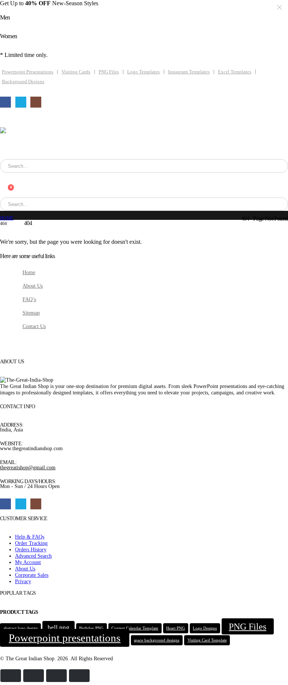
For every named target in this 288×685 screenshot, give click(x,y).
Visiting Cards (76, 72)
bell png (58, 627)
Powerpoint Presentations (27, 72)
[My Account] (3, 176)
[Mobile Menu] (8, 118)
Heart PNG (175, 628)
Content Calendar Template (134, 628)
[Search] (99, 166)
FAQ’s (29, 299)
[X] (20, 102)
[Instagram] (35, 102)
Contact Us (34, 326)
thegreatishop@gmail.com (28, 467)
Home (28, 272)
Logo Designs (205, 628)
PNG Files (109, 72)
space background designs (156, 640)
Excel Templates (234, 72)
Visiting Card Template (207, 640)
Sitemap (31, 313)
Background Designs (23, 81)
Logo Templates (143, 72)
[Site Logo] (41, 143)
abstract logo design (20, 628)
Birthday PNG (91, 628)
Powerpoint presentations (64, 638)
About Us (32, 286)
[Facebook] (5, 102)
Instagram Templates (189, 72)
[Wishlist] (3, 182)
